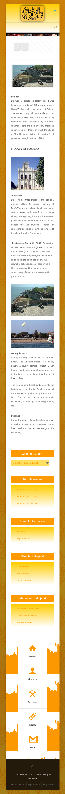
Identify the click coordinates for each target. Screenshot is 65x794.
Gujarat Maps (23, 538)
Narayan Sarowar (25, 622)
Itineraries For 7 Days (27, 496)
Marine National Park (26, 615)
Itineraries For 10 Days (27, 503)
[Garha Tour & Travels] (32, 13)
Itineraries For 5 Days (27, 489)
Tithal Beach (23, 573)
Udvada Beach (24, 580)
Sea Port (21, 531)
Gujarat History (18, 784)
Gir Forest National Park (28, 608)
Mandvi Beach (23, 566)
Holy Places (48, 784)
